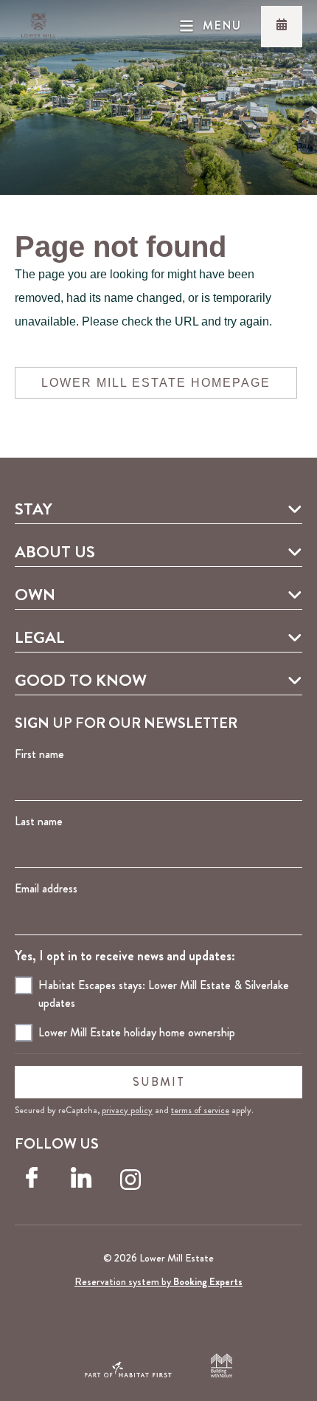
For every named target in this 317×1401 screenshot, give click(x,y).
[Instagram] (133, 1183)
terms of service (200, 1110)
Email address (46, 888)
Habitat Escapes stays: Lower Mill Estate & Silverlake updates (163, 994)
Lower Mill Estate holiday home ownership (136, 1032)
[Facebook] (34, 1183)
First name (39, 754)
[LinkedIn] (84, 1183)
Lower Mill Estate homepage (156, 382)
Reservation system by (158, 1281)
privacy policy (127, 1110)
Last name (39, 821)
